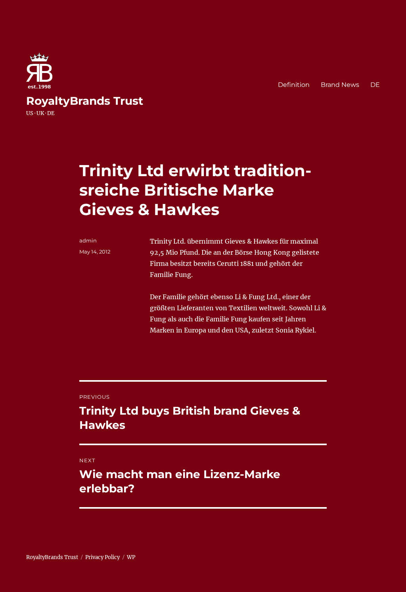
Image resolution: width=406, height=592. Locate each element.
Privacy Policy (102, 557)
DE (375, 84)
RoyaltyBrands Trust (84, 101)
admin (88, 240)
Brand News (340, 84)
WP (131, 557)
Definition (294, 84)
